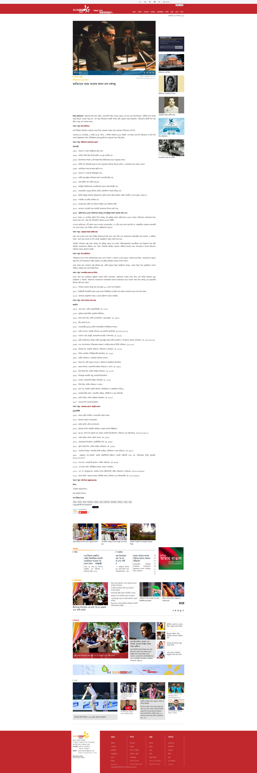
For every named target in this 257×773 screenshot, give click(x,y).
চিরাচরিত (114, 502)
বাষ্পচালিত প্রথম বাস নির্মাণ (89, 273)
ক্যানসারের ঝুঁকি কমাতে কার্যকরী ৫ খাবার (123, 593)
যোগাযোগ (171, 743)
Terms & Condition (155, 761)
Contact (170, 764)
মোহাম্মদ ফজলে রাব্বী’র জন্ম (89, 232)
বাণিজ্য (153, 12)
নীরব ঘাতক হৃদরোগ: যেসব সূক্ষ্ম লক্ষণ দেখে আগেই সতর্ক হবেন (123, 584)
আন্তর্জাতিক (160, 12)
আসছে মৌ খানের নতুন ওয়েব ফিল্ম (174, 644)
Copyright (114, 767)
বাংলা (84, 502)
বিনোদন (76, 620)
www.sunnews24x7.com (87, 753)
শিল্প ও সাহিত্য (134, 750)
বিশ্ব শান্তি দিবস (85, 254)
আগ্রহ (125, 502)
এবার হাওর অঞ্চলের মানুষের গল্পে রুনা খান (174, 653)
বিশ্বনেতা (90, 502)
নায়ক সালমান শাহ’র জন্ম (88, 300)
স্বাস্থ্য (171, 12)
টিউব (169, 754)
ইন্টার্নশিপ (171, 747)
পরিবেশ (170, 750)
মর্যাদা (79, 502)
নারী (150, 754)
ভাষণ (101, 502)
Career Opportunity (136, 764)
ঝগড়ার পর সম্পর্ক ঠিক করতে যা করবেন (123, 596)
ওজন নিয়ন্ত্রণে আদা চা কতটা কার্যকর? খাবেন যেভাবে (124, 600)
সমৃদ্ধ (130, 502)
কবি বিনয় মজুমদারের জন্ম (89, 480)
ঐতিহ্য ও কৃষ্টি (78, 77)
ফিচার (151, 747)
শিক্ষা (166, 12)
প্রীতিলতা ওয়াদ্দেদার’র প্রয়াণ (89, 142)
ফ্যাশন (151, 743)
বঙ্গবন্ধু (96, 502)
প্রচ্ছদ (134, 12)
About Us (114, 764)
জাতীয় (140, 12)
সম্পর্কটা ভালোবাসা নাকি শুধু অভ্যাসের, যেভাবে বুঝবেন (122, 589)
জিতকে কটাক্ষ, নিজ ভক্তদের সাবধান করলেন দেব (175, 636)
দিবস (74, 502)
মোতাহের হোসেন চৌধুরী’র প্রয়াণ (90, 406)
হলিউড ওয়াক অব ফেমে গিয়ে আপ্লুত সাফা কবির (175, 625)
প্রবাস (112, 757)
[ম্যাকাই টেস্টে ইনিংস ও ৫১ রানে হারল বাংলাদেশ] (95, 697)
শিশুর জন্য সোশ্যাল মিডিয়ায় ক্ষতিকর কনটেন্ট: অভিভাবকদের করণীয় (124, 604)
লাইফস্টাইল (77, 580)
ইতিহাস (120, 502)
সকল (181, 12)
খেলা (176, 12)
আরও (181, 603)
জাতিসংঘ (107, 502)
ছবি (169, 757)
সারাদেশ (146, 12)
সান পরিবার (171, 761)
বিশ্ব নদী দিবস (85, 126)
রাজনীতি (113, 750)
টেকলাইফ (133, 757)
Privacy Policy (134, 761)
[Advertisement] (114, 101)
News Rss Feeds (154, 764)
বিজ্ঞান (113, 761)
